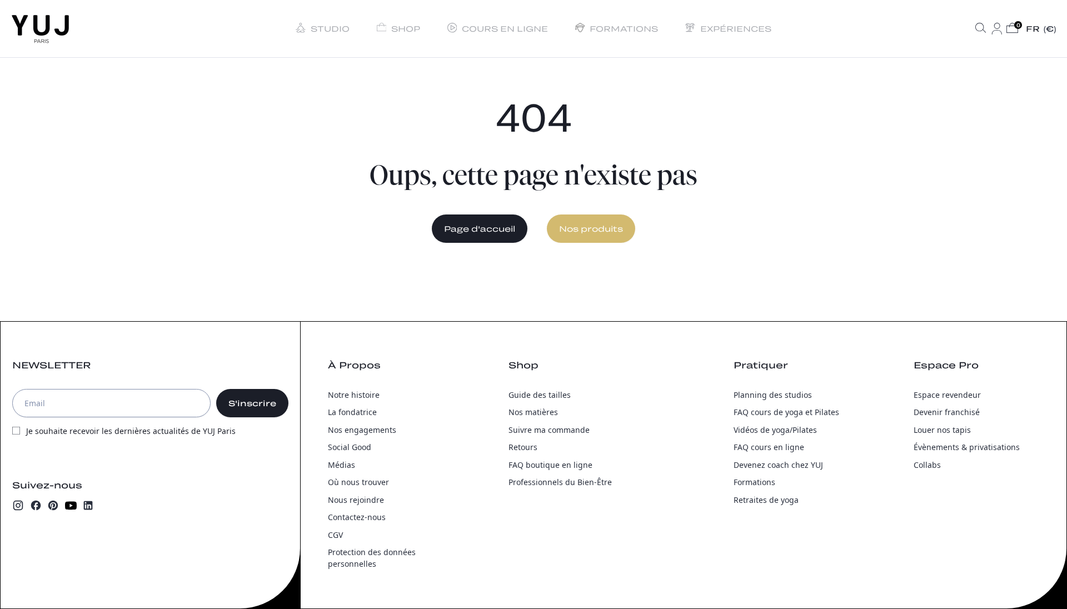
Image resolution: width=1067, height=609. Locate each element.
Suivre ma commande (549, 430)
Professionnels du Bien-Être (560, 482)
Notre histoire (354, 395)
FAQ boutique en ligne (550, 465)
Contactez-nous (357, 517)
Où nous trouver (358, 482)
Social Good (349, 447)
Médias (341, 465)
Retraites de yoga (766, 500)
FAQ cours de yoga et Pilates (786, 412)
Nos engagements (362, 430)
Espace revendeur (947, 395)
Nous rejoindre (356, 500)
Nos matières (533, 412)
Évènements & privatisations (967, 447)
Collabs (927, 465)
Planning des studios (773, 395)
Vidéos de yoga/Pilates (775, 430)
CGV (335, 535)
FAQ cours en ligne (769, 447)
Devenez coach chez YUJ (778, 465)
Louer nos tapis (942, 430)
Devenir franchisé (947, 412)
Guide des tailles (539, 395)
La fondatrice (352, 412)
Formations (754, 482)
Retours (522, 447)
